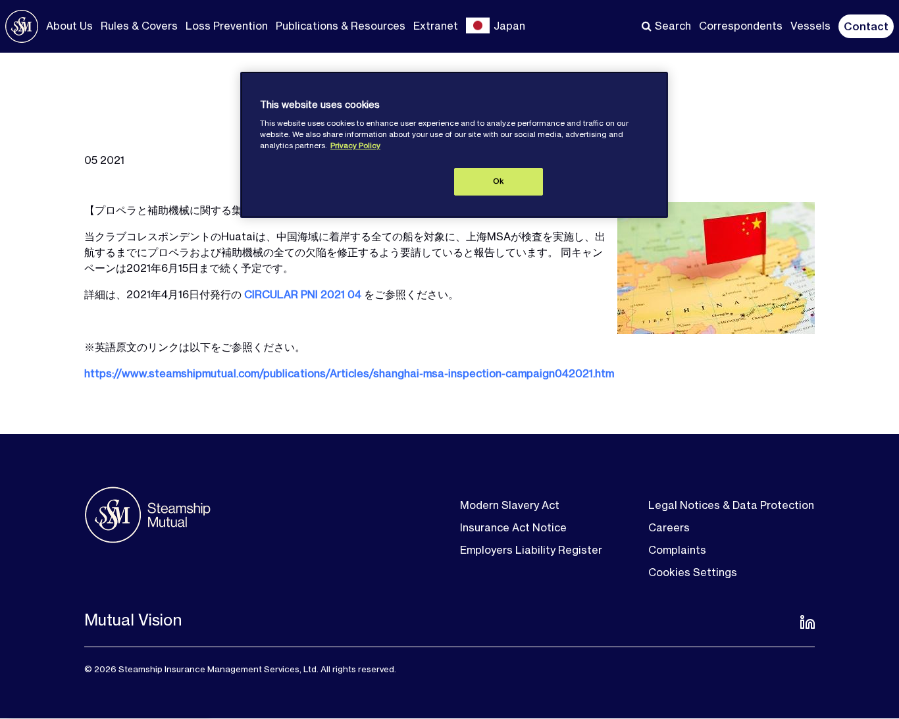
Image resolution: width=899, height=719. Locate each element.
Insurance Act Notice (513, 527)
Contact (866, 26)
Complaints (677, 549)
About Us (69, 25)
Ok (498, 181)
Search (673, 25)
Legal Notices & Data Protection (731, 505)
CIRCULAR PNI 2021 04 (302, 294)
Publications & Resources (340, 25)
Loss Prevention (227, 25)
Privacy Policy (355, 145)
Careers (669, 527)
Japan (509, 25)
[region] (454, 145)
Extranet (435, 25)
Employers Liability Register (531, 549)
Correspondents (741, 25)
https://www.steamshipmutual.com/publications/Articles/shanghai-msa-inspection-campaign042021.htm (349, 373)
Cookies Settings (692, 572)
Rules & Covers (139, 25)
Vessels (810, 25)
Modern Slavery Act (509, 505)
